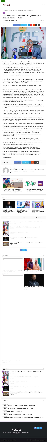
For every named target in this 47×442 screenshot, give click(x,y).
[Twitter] (23, 250)
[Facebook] (21, 250)
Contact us (44, 439)
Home (4, 10)
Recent (8, 217)
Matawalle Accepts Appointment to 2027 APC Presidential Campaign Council (25, 226)
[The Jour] (6, 4)
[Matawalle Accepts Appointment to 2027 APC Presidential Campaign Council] (6, 228)
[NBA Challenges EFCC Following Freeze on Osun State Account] (38, 204)
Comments (38, 217)
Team (34, 439)
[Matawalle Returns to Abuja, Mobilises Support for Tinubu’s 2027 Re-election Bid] (6, 223)
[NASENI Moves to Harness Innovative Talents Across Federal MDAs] (23, 204)
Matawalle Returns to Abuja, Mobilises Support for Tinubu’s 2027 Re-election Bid (25, 221)
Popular (23, 217)
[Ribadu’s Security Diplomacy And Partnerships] (6, 233)
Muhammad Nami (9, 157)
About (31, 439)
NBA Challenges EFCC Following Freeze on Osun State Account (38, 211)
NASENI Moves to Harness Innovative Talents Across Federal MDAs (22, 211)
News (7, 10)
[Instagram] (26, 250)
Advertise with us (38, 439)
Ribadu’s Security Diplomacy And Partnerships (19, 381)
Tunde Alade (7, 20)
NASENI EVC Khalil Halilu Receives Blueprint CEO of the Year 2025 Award (9, 211)
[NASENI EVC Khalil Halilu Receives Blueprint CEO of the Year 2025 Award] (9, 204)
